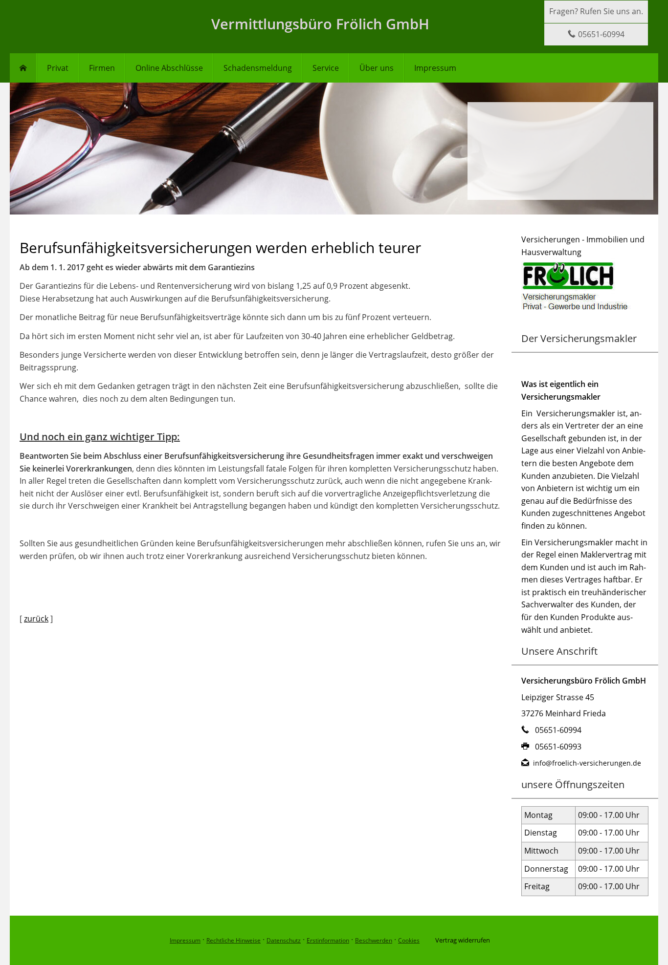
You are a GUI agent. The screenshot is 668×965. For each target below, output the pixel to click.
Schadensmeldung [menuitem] (257, 68)
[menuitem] (23, 68)
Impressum (185, 940)
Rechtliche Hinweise (233, 940)
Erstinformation (328, 940)
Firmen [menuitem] (102, 68)
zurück (36, 618)
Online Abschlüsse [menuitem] (169, 68)
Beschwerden (373, 940)
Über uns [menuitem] (376, 68)
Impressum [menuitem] (435, 68)
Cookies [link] (409, 940)
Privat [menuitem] (57, 68)
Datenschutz (284, 940)
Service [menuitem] (325, 68)
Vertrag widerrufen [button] (462, 940)
